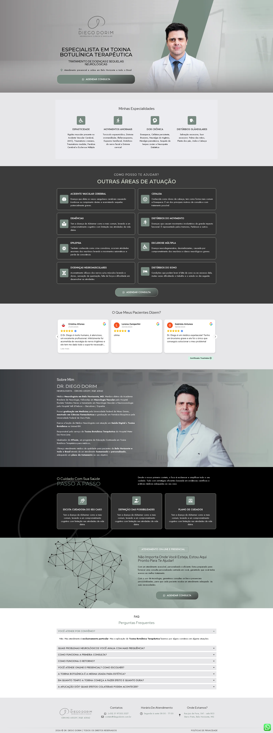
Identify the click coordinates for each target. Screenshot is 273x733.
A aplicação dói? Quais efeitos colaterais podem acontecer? (98, 686)
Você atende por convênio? (76, 631)
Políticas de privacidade (204, 730)
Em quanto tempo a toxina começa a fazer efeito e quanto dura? (101, 680)
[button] (215, 337)
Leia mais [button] (65, 348)
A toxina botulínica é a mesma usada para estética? (92, 674)
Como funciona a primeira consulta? (82, 654)
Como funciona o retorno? (76, 661)
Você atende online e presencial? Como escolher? (91, 667)
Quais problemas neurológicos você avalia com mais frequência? (101, 648)
